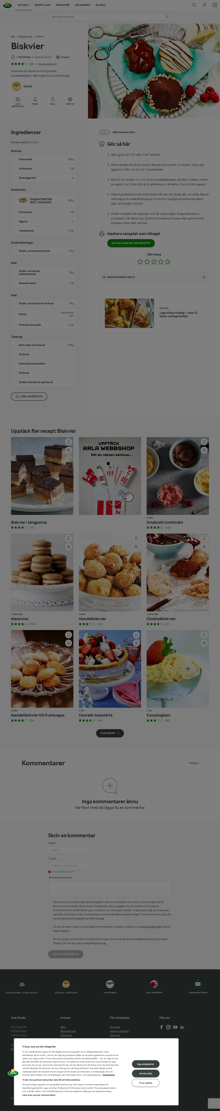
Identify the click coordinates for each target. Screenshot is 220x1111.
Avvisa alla (146, 1073)
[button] (13, 1073)
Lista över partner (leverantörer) (39, 1095)
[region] (96, 1072)
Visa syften (145, 1082)
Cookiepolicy (108, 1075)
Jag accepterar (145, 1064)
